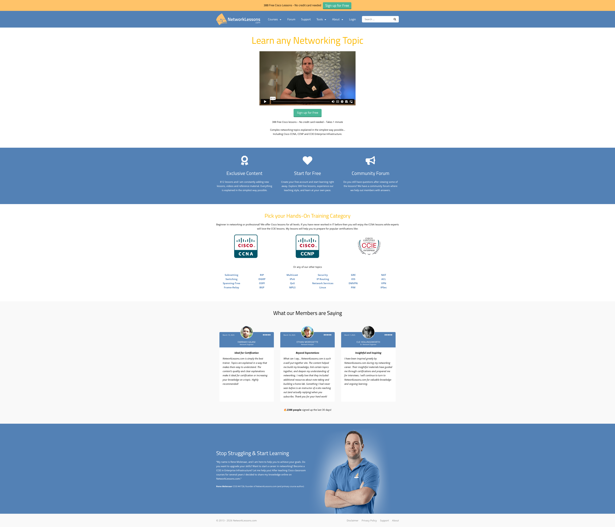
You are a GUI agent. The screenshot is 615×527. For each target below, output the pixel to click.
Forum (291, 19)
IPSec (384, 287)
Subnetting (231, 274)
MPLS (292, 287)
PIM (353, 287)
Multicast (292, 274)
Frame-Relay (231, 287)
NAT (383, 274)
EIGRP (261, 279)
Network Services (322, 283)
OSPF (262, 283)
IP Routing (323, 279)
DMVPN (353, 283)
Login (352, 19)
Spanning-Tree (231, 283)
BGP (261, 287)
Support (306, 19)
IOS (353, 279)
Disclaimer (352, 520)
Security (323, 274)
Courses (273, 19)
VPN (383, 283)
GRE (353, 274)
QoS (292, 283)
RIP (262, 274)
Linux (322, 287)
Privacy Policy (369, 520)
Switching (231, 279)
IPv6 (292, 279)
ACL (383, 279)
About (336, 19)
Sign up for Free (307, 113)
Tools (319, 19)
